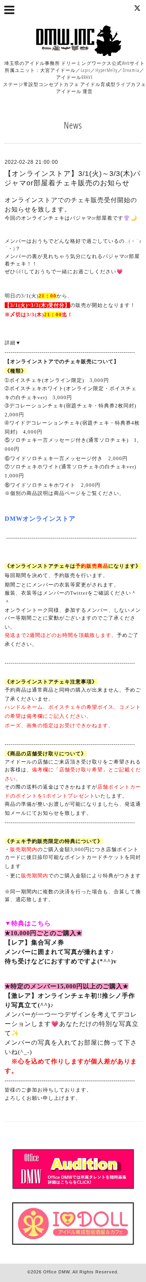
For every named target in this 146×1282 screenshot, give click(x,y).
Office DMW (56, 1271)
